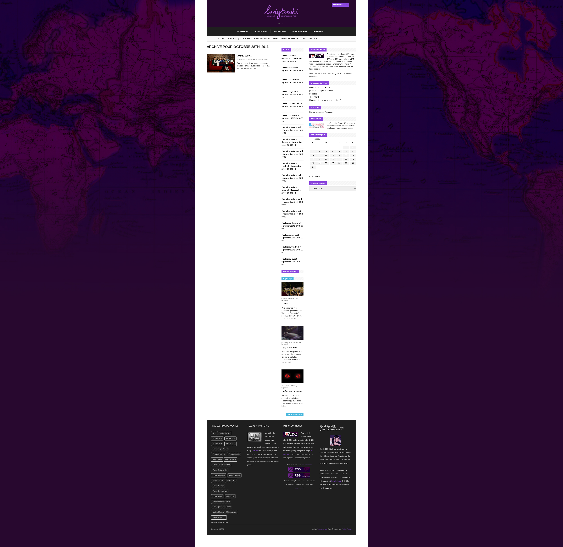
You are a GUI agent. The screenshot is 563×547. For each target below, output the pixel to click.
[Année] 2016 (217, 443)
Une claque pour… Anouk (319, 87)
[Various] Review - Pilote (221, 501)
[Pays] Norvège (218, 486)
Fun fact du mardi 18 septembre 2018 (290, 117)
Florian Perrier (347, 529)
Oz (214, 433)
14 (339, 155)
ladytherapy (318, 31)
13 (333, 155)
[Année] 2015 (230, 438)
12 (326, 155)
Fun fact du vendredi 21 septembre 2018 (292, 81)
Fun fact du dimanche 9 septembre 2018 (291, 224)
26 (326, 163)
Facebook (282, 23)
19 (326, 159)
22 (346, 159)
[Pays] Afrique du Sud (220, 449)
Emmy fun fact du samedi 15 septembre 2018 (292, 152)
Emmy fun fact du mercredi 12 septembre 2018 (291, 190)
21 (339, 159)
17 (313, 159)
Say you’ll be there (289, 347)
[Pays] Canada (230, 459)
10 (313, 155)
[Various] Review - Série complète (224, 512)
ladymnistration (261, 31)
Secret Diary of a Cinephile (285, 38)
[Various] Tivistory (219, 517)
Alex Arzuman (322, 529)
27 (333, 163)
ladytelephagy (242, 31)
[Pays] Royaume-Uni (220, 491)
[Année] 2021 (230, 443)
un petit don (344, 64)
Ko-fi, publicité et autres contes (255, 38)
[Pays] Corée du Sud (220, 470)
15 (346, 155)
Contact (313, 38)
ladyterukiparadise (299, 31)
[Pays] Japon (231, 480)
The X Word (314, 97)
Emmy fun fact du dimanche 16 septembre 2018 (292, 142)
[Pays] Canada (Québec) (221, 465)
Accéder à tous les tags (219, 522)
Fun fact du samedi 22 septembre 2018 (291, 69)
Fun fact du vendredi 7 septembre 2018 (291, 248)
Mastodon (328, 112)
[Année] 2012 (217, 438)
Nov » (317, 176)
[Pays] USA (230, 496)
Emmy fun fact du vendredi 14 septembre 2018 (291, 166)
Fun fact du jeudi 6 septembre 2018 (289, 260)
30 (353, 163)
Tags (303, 38)
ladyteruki (285, 300)
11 (319, 155)
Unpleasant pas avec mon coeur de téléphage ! (328, 100)
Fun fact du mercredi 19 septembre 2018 (292, 105)
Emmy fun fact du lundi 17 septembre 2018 (291, 128)
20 (333, 159)
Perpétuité (313, 94)
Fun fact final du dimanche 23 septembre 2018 (292, 58)
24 (313, 163)
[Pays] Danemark (219, 475)
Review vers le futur (260, 59)
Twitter (278, 23)
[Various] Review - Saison (222, 507)
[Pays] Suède (217, 496)
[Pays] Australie (234, 454)
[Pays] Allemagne (219, 454)
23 (353, 159)
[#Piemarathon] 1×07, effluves (321, 91)
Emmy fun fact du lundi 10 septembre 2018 (291, 212)
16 (353, 155)
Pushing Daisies (224, 433)
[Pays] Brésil (217, 459)
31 (313, 167)
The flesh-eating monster (292, 391)
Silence (285, 303)
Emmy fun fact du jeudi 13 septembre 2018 (291, 176)
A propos (232, 38)
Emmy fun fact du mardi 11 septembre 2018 (292, 200)
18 (319, 159)
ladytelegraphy (280, 31)
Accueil (221, 38)
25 (319, 163)
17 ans (305, 443)
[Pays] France (218, 480)
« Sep (311, 176)
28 (339, 163)
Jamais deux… (244, 55)
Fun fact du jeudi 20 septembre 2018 (290, 93)
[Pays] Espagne (234, 475)
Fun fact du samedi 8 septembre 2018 (290, 236)
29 (346, 163)
